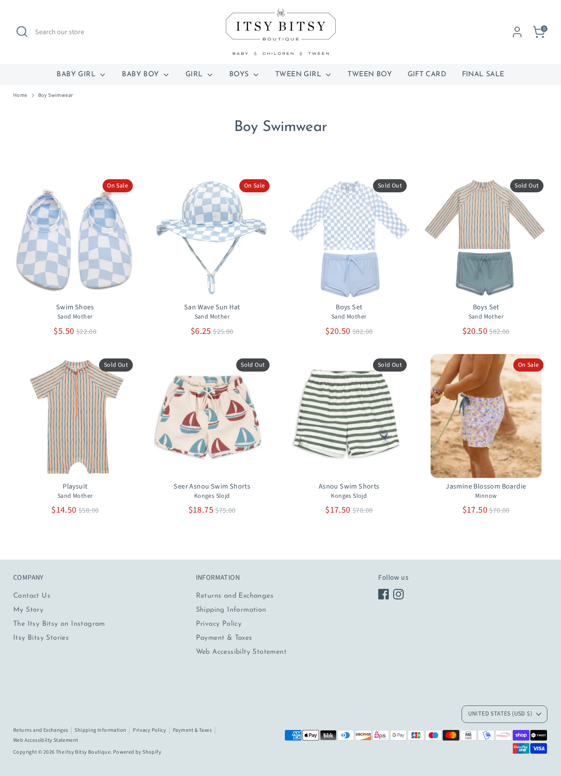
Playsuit (75, 486)
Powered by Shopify (137, 752)
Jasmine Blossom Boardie (486, 486)
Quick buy (75, 284)
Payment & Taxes (224, 637)
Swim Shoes (75, 307)
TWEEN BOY (370, 74)
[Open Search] (22, 31)
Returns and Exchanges (234, 595)
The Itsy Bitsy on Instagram (59, 623)
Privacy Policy (219, 623)
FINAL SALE (483, 74)
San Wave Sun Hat (212, 307)
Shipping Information (231, 609)
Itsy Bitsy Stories (41, 637)
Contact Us (31, 595)
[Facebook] (383, 594)
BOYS (240, 74)
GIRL (195, 74)
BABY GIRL (77, 74)
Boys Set (349, 307)
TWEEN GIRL (299, 74)
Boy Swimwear (55, 95)
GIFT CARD (427, 74)
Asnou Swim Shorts (349, 486)
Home (20, 95)
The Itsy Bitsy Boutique (83, 752)
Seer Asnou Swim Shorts (212, 486)
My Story (28, 609)
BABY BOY (141, 74)
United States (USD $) (500, 713)
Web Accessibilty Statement (241, 652)
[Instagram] (398, 594)
